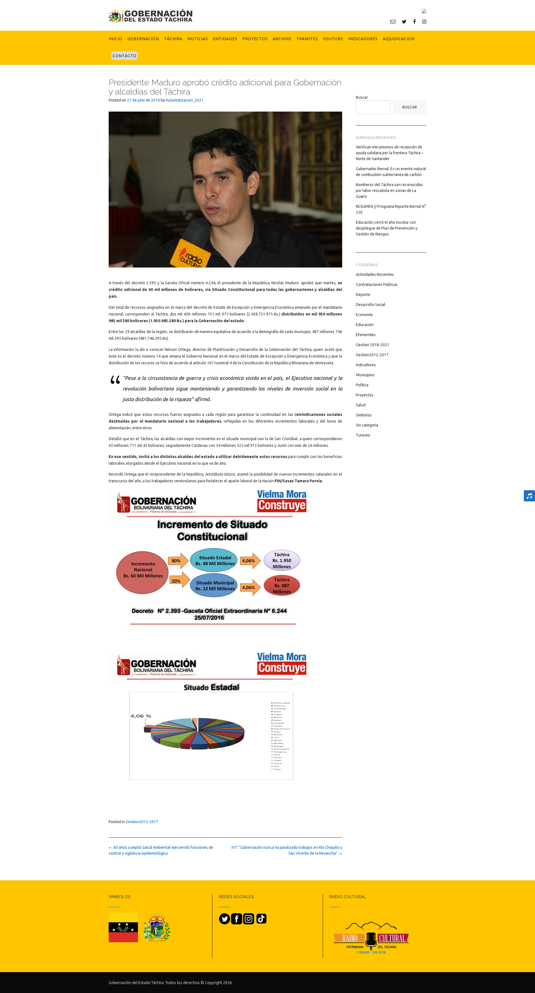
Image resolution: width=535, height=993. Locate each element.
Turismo (363, 435)
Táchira (173, 38)
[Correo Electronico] (392, 21)
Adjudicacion (399, 38)
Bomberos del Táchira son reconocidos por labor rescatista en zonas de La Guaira (389, 190)
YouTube (333, 38)
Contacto (125, 55)
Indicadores (363, 38)
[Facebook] (414, 21)
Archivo (282, 38)
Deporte (363, 294)
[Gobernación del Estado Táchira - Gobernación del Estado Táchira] (150, 16)
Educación (365, 324)
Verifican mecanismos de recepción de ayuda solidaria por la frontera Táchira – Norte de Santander (389, 153)
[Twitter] (404, 21)
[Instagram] (424, 21)
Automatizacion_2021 (185, 100)
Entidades (225, 38)
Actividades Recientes (375, 274)
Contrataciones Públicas (377, 284)
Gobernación (143, 38)
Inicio (115, 38)
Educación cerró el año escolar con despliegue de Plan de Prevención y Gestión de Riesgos (386, 228)
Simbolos (364, 415)
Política (362, 385)
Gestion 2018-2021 (372, 345)
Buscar (362, 97)
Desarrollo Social (370, 304)
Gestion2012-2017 (142, 822)
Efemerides (366, 334)
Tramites (307, 38)
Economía (364, 314)
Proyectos (255, 38)
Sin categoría (367, 425)
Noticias (198, 38)
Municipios (365, 375)
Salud (361, 405)
